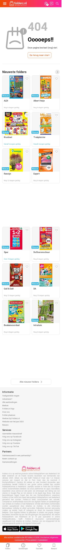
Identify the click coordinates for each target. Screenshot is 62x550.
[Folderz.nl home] (18, 3)
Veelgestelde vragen (10, 396)
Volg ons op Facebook (11, 437)
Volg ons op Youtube (11, 443)
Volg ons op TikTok (10, 446)
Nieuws (5, 425)
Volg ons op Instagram (11, 440)
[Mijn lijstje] (51, 3)
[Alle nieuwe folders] (57, 72)
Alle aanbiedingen (9, 402)
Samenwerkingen (9, 462)
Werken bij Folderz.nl (11, 418)
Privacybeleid (31, 540)
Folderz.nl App (8, 409)
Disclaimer (45, 537)
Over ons (6, 412)
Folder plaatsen (8, 415)
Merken (5, 405)
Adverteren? (7, 399)
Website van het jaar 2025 (13, 422)
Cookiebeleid (42, 540)
